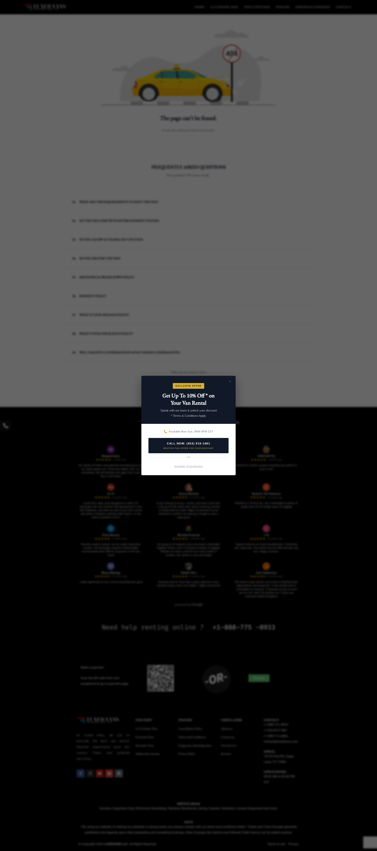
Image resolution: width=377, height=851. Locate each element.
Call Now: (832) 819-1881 (188, 445)
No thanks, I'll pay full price (188, 466)
